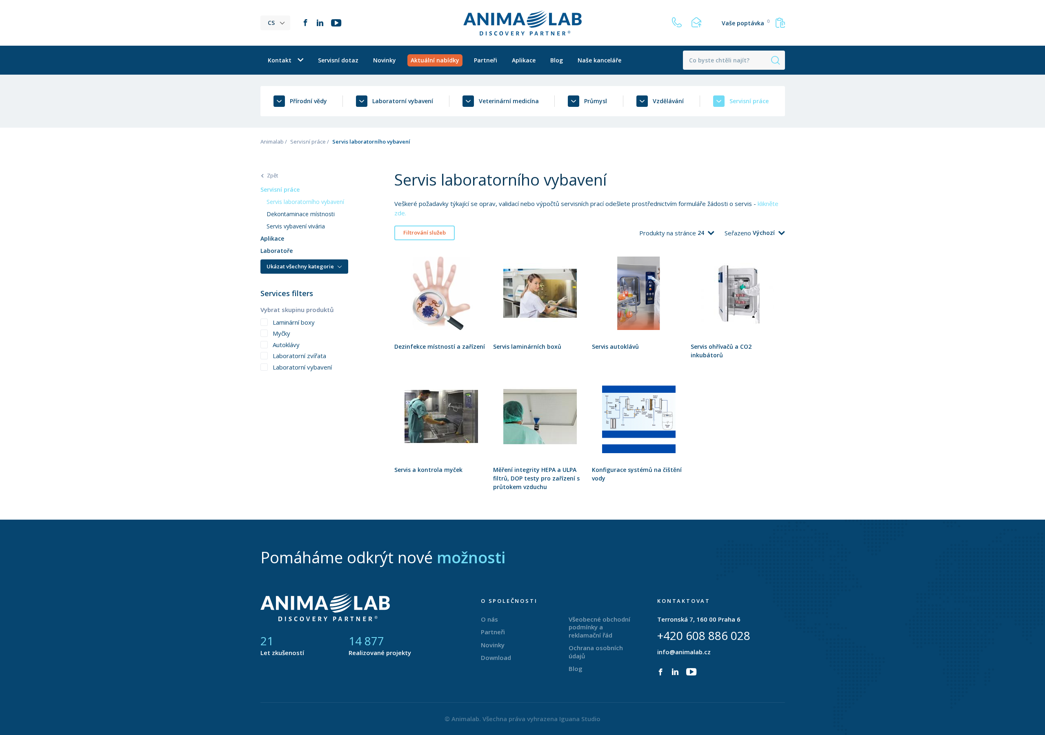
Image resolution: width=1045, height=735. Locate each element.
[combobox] (706, 233)
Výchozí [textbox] (764, 233)
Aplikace (524, 60)
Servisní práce (308, 141)
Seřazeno (739, 233)
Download (496, 657)
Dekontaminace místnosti (301, 214)
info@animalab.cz (684, 652)
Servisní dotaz (338, 60)
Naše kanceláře (599, 60)
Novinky (384, 60)
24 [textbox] (701, 233)
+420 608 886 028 (703, 635)
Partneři (485, 60)
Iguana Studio (579, 719)
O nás (489, 619)
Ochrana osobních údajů (596, 652)
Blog (556, 60)
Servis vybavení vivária (296, 226)
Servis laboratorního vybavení (305, 202)
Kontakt (279, 60)
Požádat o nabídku (441, 312)
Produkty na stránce (668, 233)
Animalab (272, 141)
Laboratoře (276, 251)
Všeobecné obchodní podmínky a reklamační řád (599, 627)
